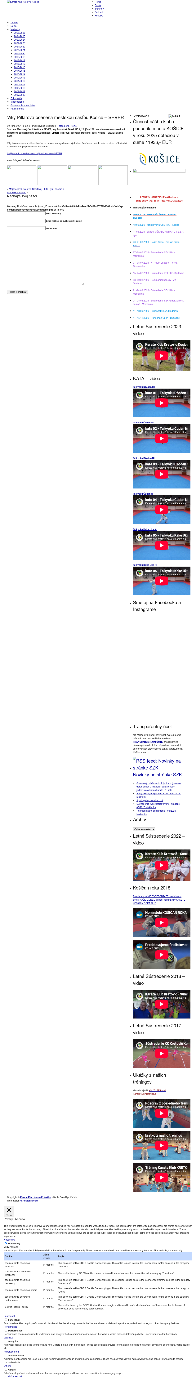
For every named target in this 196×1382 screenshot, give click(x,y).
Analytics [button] (8, 1337)
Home (98, 1)
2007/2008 (19, 94)
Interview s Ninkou (16, 192)
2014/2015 (19, 70)
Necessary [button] (9, 1239)
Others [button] (7, 1365)
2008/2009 (19, 91)
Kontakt (99, 15)
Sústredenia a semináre (23, 105)
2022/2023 (19, 43)
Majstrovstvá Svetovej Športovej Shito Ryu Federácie (36, 188)
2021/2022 (19, 46)
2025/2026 (19, 32)
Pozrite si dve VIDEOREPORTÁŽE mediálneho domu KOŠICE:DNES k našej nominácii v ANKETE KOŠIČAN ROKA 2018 (159, 899)
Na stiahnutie (17, 108)
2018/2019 (19, 56)
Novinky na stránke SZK (157, 774)
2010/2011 (19, 84)
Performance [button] (10, 1326)
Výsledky (15, 29)
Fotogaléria (16, 98)
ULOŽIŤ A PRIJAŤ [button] (13, 1376)
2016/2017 (19, 63)
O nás (98, 5)
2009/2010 (19, 87)
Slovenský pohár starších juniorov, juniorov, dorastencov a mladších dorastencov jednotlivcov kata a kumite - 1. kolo (158, 786)
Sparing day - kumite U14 (149, 800)
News (13, 25)
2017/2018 (19, 60)
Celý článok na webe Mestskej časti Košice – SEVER (34, 153)
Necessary (14, 1243)
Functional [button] (9, 1315)
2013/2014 (19, 74)
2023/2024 (19, 39)
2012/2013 (19, 77)
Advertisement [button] (11, 1351)
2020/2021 (19, 49)
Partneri (99, 12)
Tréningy (99, 8)
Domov (14, 22)
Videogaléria (17, 101)
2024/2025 (19, 36)
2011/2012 (19, 80)
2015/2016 (19, 67)
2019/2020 (19, 53)
